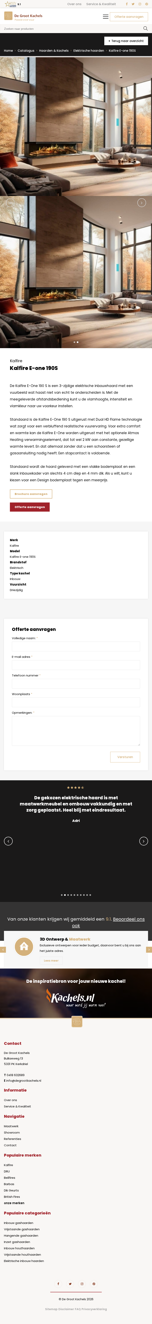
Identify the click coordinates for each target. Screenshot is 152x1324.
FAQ (78, 1309)
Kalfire (8, 1165)
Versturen (125, 757)
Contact (10, 1145)
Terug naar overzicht (127, 41)
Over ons (74, 4)
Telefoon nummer (26, 675)
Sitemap (51, 1309)
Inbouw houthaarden (19, 1248)
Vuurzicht (18, 584)
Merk (14, 540)
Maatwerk (11, 1126)
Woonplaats (22, 694)
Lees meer (51, 961)
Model (15, 551)
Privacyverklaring (94, 1309)
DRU (7, 1171)
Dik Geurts (11, 1190)
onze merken (14, 1203)
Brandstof (18, 562)
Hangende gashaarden (21, 1235)
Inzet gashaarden (17, 1242)
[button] (74, 342)
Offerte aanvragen (128, 17)
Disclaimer (66, 1309)
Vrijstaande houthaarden (22, 1254)
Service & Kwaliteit (101, 4)
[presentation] (10, 202)
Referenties (12, 1139)
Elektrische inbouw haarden (24, 1261)
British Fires (12, 1197)
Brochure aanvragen (31, 494)
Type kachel (20, 573)
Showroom (12, 1132)
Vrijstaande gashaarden (22, 1229)
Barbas (9, 1184)
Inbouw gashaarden (18, 1223)
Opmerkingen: (23, 712)
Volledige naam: (25, 638)
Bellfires (9, 1178)
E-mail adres (22, 656)
